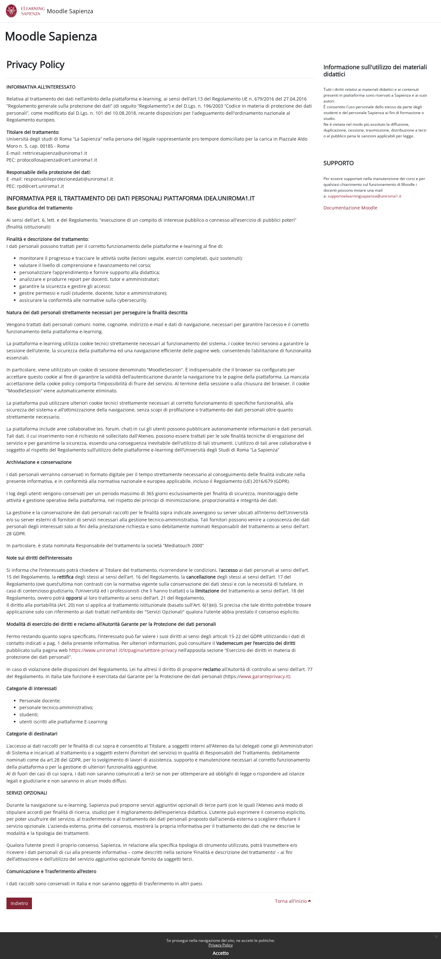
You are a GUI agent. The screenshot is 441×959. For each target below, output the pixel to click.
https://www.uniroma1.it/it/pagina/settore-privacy (123, 650)
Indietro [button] (19, 903)
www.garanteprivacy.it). (266, 676)
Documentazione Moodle (350, 208)
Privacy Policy (221, 945)
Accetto (221, 953)
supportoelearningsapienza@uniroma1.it (364, 196)
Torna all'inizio (291, 901)
